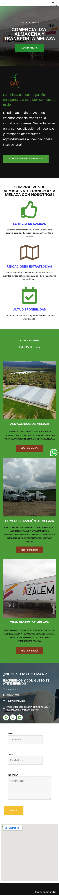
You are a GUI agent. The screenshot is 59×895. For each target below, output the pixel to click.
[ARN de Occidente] (4, 3)
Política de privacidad (45, 892)
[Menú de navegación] (53, 3)
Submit (13, 810)
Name (11, 734)
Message (13, 775)
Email (11, 754)
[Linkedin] (20, 717)
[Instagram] (13, 717)
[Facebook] (6, 717)
